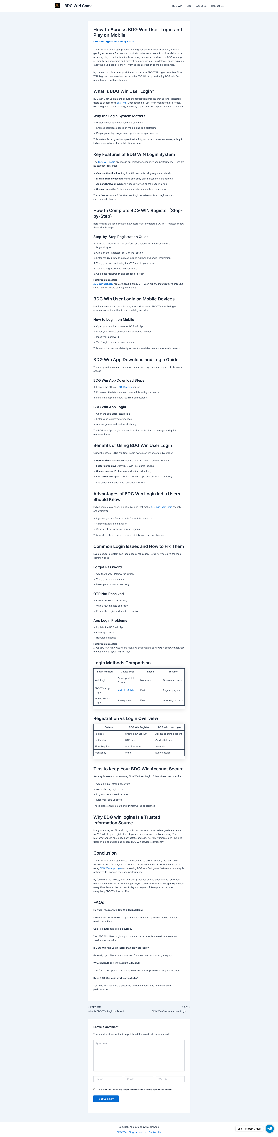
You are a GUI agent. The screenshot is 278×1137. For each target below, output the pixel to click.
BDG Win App (124, 387)
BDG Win (177, 5)
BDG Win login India (161, 506)
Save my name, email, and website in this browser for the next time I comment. (135, 1089)
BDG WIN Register (103, 283)
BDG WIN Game (79, 5)
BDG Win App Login (111, 868)
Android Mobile (125, 690)
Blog (189, 5)
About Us (201, 5)
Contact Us (217, 5)
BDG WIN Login (106, 161)
